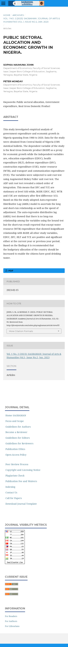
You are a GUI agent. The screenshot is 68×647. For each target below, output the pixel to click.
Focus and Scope (14, 421)
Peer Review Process (16, 464)
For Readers (11, 616)
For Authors (11, 621)
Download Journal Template (21, 503)
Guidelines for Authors (18, 426)
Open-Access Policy (15, 454)
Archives (18, 15)
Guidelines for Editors (17, 437)
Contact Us (11, 492)
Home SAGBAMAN (15, 415)
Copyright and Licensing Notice (22, 469)
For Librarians (12, 626)
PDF (10, 270)
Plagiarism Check (14, 475)
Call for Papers (13, 498)
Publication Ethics (15, 449)
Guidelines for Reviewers (19, 443)
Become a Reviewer (16, 432)
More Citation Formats (21, 331)
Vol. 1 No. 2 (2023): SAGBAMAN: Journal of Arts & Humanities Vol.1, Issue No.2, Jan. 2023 (31, 20)
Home (6, 15)
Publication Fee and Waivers (21, 481)
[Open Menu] (3, 3)
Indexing (10, 486)
